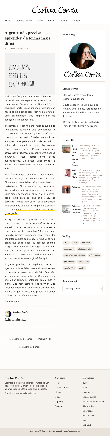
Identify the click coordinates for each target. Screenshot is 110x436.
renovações (84, 262)
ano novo (86, 243)
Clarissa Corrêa (24, 20)
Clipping (63, 20)
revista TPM (69, 268)
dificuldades (94, 255)
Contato (76, 20)
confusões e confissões (74, 255)
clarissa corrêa (84, 249)
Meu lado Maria (74, 173)
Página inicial (44, 339)
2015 (75, 243)
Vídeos (50, 20)
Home (8, 20)
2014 (66, 243)
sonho (82, 268)
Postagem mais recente (20, 339)
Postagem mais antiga (30, 347)
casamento (69, 249)
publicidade (69, 262)
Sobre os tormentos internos (77, 209)
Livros (40, 20)
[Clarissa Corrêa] (55, 8)
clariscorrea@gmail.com (24, 393)
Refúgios (76, 187)
